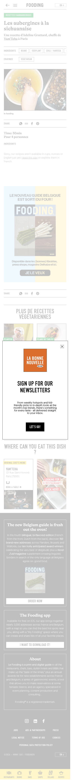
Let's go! (35, 427)
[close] (62, 346)
